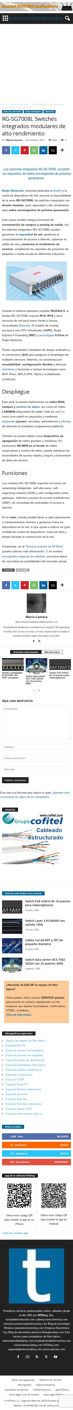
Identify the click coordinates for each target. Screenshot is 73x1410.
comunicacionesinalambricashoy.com (25, 1323)
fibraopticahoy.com (53, 1332)
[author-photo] (36, 603)
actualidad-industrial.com (20, 1319)
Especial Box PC (16, 1045)
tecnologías (46, 335)
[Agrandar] (62, 267)
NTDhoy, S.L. (46, 1315)
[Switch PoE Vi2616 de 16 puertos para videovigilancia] (60, 664)
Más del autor (52, 651)
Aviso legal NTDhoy (54, 1394)
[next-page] (39, 690)
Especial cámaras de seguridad (24, 1055)
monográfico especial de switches (23, 556)
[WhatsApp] (34, 150)
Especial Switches (19, 104)
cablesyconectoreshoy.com (51, 1319)
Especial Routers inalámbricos (23, 1089)
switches (15, 169)
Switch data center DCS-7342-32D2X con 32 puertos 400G (35, 680)
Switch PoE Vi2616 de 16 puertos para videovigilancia (59, 675)
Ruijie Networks (33, 111)
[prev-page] (34, 690)
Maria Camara (14, 140)
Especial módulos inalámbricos (24, 1069)
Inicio (4, 104)
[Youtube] (55, 1357)
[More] (62, 150)
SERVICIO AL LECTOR (50, 1379)
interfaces (8, 369)
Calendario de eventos (16, 1389)
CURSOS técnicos (42, 1389)
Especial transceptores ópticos (24, 1113)
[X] (15, 150)
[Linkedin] (43, 150)
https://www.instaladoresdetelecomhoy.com (36, 622)
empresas (8, 421)
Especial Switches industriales (24, 1103)
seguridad (26, 234)
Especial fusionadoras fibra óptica (25, 1065)
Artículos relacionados (25, 651)
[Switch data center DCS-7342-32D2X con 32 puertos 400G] (36, 666)
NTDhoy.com (51, 1345)
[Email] (53, 150)
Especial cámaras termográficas (25, 1050)
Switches (49, 111)
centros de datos (28, 406)
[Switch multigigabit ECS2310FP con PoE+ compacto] (13, 664)
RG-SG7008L (22, 570)
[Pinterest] (25, 150)
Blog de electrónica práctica (24, 1332)
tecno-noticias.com (54, 1349)
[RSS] (37, 1357)
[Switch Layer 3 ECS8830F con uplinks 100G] (12, 926)
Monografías (24, 1384)
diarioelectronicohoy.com (29, 1328)
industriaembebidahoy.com (18, 1340)
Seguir (64, 1144)
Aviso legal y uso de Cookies (24, 1394)
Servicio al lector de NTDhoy (44, 546)
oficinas (66, 421)
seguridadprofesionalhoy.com (25, 1349)
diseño (57, 190)
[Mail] (27, 1357)
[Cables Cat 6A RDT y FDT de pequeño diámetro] (12, 945)
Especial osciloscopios (19, 1074)
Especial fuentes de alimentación (25, 1060)
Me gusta (62, 1136)
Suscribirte (61, 1161)
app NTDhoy (62, 1389)
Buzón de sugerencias (23, 1379)
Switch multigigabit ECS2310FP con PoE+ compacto (12, 675)
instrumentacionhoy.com (28, 1345)
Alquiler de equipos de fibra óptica (25, 1040)
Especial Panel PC (17, 1084)
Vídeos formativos (45, 1384)
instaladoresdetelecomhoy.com (52, 1340)
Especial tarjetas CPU (19, 1108)
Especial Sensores (17, 1094)
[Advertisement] (36, 62)
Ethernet (24, 325)
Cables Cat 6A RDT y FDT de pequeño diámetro (44, 942)
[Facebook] (6, 150)
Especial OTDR (15, 1079)
